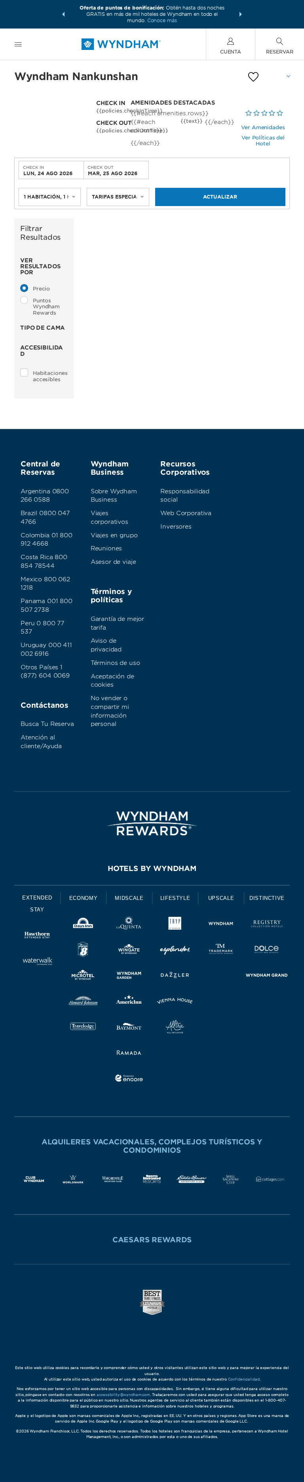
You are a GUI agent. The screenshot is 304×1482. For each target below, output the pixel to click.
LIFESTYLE (175, 898)
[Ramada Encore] (129, 1079)
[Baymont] (129, 1028)
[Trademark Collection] (221, 951)
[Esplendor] (175, 951)
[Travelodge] (83, 1028)
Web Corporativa (185, 513)
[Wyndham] (221, 925)
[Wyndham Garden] (129, 976)
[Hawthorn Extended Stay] (37, 936)
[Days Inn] (83, 925)
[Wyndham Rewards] (151, 823)
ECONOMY (83, 898)
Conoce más (162, 20)
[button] (63, 14)
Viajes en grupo (114, 535)
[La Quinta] (129, 925)
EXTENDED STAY (37, 904)
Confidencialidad (244, 1379)
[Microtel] (83, 976)
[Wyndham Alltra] (175, 1028)
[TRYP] (175, 925)
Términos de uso (115, 663)
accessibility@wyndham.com (123, 1394)
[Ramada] (129, 1054)
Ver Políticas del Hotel (263, 141)
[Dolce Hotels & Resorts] (267, 951)
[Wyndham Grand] (267, 976)
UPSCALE (221, 898)
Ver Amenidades (263, 127)
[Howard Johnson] (83, 1002)
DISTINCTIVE (267, 898)
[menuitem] (18, 44)
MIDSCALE (129, 898)
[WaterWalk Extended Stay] (37, 962)
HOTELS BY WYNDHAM (152, 868)
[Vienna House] (175, 1002)
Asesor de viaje (113, 561)
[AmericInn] (129, 1002)
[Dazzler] (175, 976)
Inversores (176, 526)
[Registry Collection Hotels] (267, 925)
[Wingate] (129, 951)
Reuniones (106, 548)
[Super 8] (83, 951)
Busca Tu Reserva (47, 724)
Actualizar (220, 197)
